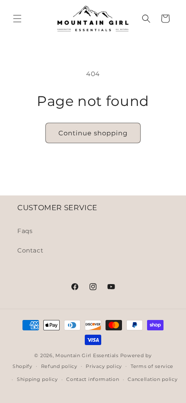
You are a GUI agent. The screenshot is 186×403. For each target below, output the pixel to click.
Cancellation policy (152, 379)
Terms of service (152, 366)
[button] (17, 18)
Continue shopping (93, 133)
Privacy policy (104, 366)
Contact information (92, 379)
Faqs (24, 231)
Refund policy (59, 366)
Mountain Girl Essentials (87, 355)
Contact (30, 250)
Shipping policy (37, 379)
